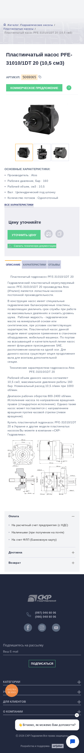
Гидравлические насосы (37, 25)
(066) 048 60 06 (45, 616)
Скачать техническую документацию (35, 246)
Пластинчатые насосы (18, 29)
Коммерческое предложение (34, 88)
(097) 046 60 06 (45, 612)
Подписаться (42, 663)
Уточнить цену (24, 235)
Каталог (13, 25)
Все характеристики (18, 204)
